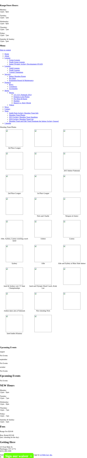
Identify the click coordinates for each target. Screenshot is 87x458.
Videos (11, 105)
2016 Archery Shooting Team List (21, 119)
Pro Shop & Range (20, 99)
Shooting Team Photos (17, 115)
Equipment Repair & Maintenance (21, 80)
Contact (7, 109)
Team (6, 111)
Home (7, 54)
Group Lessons (14, 60)
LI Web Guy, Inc (46, 455)
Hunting (16, 101)
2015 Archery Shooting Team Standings (23, 117)
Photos (11, 93)
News (7, 107)
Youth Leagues (14, 70)
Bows (11, 84)
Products (8, 82)
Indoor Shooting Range (17, 76)
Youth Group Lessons (17, 62)
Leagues (8, 66)
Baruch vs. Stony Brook (22, 103)
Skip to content (5, 50)
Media (7, 91)
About (7, 56)
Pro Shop (12, 78)
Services (8, 74)
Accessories (13, 89)
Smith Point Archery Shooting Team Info (23, 113)
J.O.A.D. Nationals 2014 (22, 95)
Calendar (8, 123)
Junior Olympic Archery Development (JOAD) (26, 64)
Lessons (7, 58)
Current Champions (16, 72)
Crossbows (13, 87)
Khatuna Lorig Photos (21, 97)
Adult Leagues (14, 68)
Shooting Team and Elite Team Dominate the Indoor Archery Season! (34, 121)
